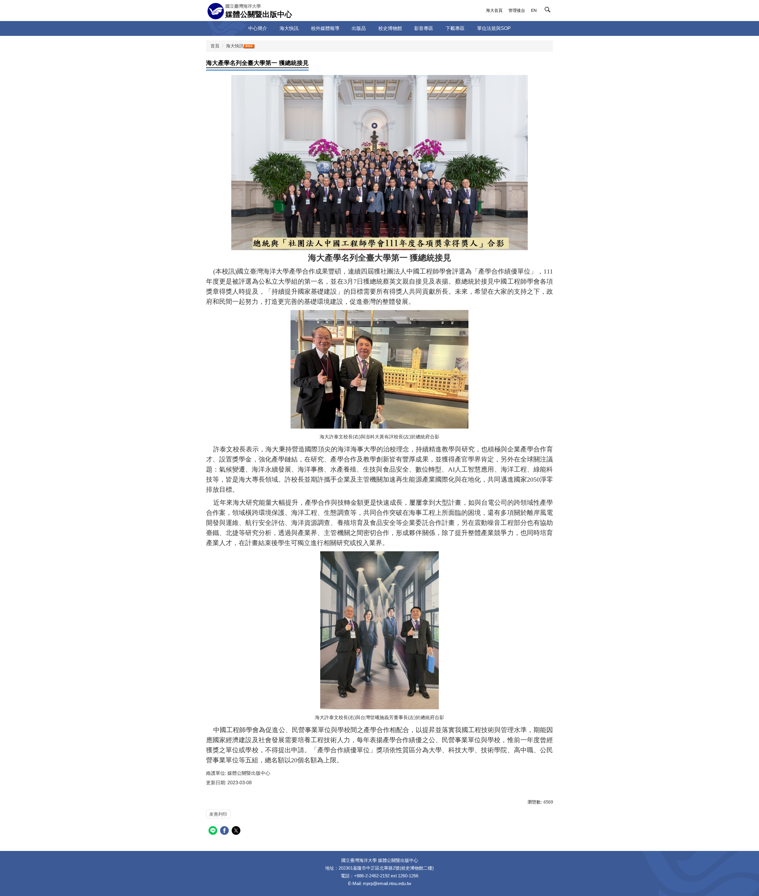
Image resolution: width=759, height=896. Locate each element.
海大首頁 (494, 10)
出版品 (359, 28)
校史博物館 (390, 28)
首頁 (215, 45)
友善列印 (218, 814)
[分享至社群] (213, 831)
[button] (549, 11)
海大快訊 (289, 28)
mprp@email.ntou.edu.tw (387, 883)
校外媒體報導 (325, 28)
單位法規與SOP (494, 28)
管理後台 (516, 10)
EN (534, 10)
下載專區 (455, 28)
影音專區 (423, 28)
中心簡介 (257, 28)
